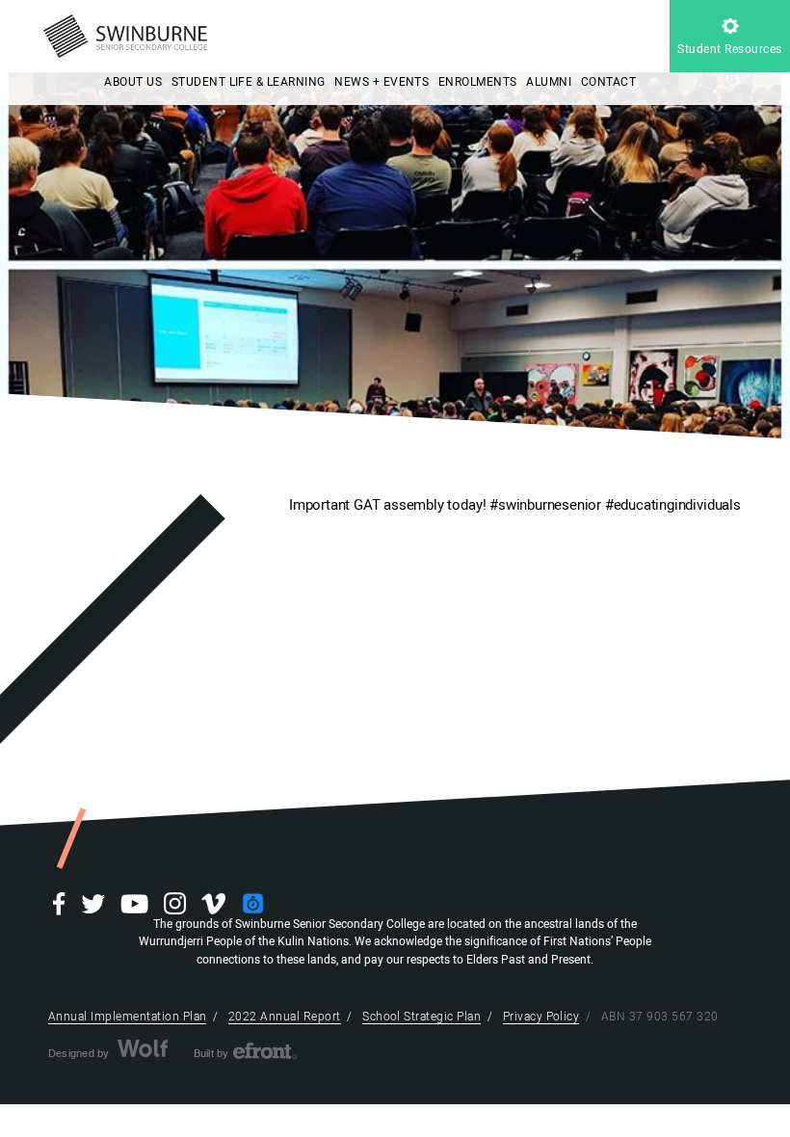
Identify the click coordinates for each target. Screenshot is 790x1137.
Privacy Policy (541, 1016)
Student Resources (729, 49)
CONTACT (608, 82)
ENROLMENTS (477, 82)
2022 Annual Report (284, 1016)
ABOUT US (133, 82)
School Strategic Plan (421, 1016)
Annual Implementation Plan (127, 1016)
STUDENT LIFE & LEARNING (248, 82)
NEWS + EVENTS (381, 82)
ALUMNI (548, 82)
